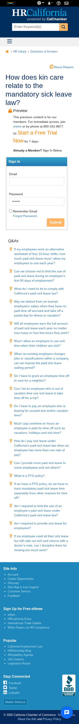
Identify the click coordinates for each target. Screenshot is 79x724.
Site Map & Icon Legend (23, 587)
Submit (55, 222)
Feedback (14, 595)
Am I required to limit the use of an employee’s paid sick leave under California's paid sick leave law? (38, 510)
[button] (63, 27)
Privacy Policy (52, 719)
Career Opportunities (21, 578)
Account (13, 574)
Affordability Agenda (20, 655)
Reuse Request (63, 67)
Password (16, 194)
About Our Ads (27, 719)
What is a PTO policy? (29, 475)
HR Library (20, 51)
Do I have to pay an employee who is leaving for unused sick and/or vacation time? (41, 410)
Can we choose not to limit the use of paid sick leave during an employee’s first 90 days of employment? (39, 275)
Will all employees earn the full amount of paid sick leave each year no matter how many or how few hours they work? (41, 328)
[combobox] (35, 27)
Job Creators (16, 659)
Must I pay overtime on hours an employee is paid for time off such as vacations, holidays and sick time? (39, 428)
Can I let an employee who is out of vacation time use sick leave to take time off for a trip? (38, 393)
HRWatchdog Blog (19, 650)
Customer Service (19, 591)
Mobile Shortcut (15, 702)
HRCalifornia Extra (19, 619)
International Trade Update (24, 623)
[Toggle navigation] (9, 41)
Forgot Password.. (25, 216)
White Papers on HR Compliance (28, 627)
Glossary (13, 583)
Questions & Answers (44, 51)
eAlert (11, 614)
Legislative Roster (19, 663)
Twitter (13, 688)
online (17, 126)
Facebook (15, 683)
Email (13, 174)
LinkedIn (14, 692)
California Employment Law (25, 646)
